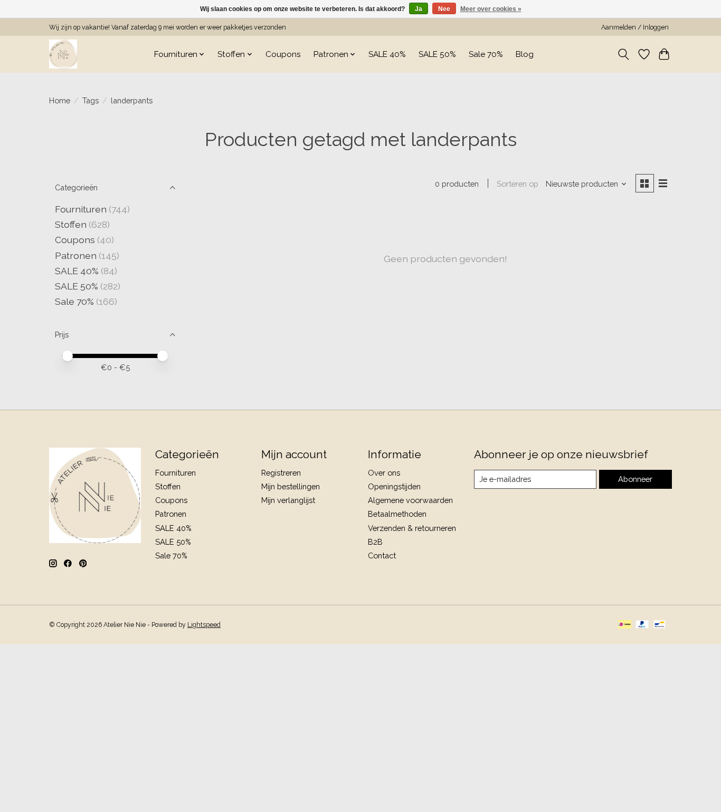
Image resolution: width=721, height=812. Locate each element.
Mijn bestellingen (290, 486)
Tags (90, 100)
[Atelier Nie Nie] (63, 54)
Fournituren (81, 209)
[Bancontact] (659, 625)
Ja (418, 9)
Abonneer (635, 479)
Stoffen (71, 224)
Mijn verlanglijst (288, 500)
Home (59, 100)
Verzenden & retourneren (412, 528)
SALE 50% (437, 54)
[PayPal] (642, 625)
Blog (525, 54)
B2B (375, 541)
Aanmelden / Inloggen (635, 27)
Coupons (283, 54)
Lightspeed (204, 625)
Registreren (281, 472)
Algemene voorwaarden (410, 500)
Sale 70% (486, 54)
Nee (444, 9)
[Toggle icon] (623, 54)
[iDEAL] (624, 625)
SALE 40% (387, 54)
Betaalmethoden (397, 513)
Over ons (384, 472)
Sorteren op (517, 183)
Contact (382, 555)
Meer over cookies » (490, 9)
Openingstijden (394, 486)
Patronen (76, 255)
